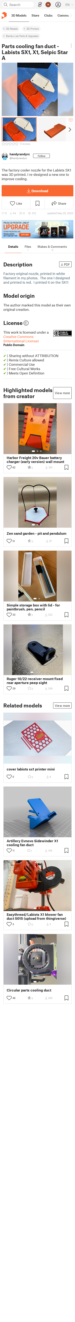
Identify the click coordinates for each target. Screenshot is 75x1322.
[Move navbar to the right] (71, 15)
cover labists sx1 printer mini (31, 769)
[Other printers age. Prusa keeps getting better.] (37, 229)
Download (39, 191)
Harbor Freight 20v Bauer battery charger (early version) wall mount (35, 460)
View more (62, 393)
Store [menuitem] (35, 15)
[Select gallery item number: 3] (41, 451)
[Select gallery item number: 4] (43, 672)
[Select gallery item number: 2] (37, 451)
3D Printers (32, 28)
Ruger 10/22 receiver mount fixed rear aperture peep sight (35, 681)
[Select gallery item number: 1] (33, 451)
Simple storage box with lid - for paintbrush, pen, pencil (33, 607)
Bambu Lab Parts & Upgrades (22, 35)
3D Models (12, 28)
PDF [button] (67, 264)
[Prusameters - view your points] (48, 4)
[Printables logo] (4, 15)
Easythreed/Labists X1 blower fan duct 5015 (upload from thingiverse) (36, 916)
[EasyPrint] (40, 4)
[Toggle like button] (9, 467)
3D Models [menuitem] (18, 15)
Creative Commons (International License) (21, 340)
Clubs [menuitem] (48, 15)
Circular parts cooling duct (29, 990)
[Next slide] (69, 129)
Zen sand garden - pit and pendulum (36, 533)
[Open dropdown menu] (71, 45)
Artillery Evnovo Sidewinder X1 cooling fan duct (32, 843)
